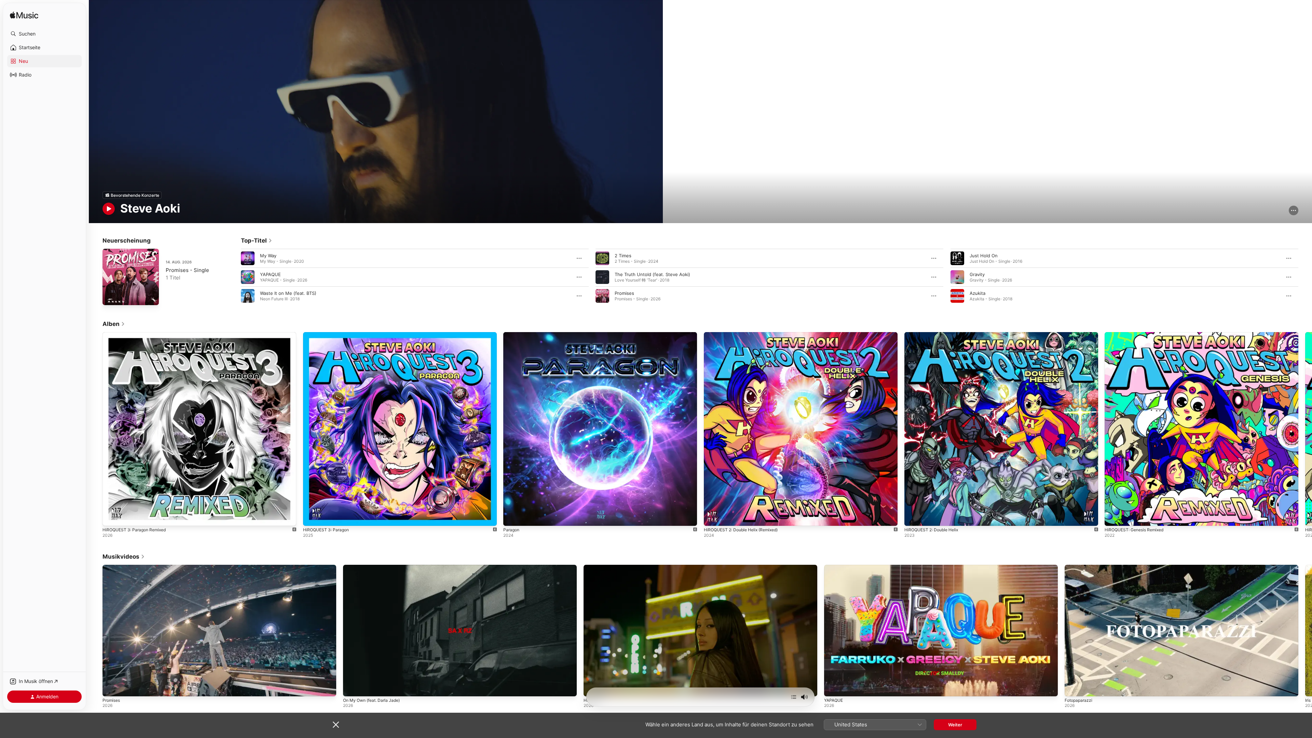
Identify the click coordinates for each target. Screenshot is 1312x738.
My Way (268, 255)
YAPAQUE (270, 274)
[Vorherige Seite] (234, 277)
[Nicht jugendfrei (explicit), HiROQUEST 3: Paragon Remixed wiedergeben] (111, 517)
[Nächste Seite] (1305, 277)
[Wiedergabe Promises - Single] (111, 296)
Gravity (977, 274)
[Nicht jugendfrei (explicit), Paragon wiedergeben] (512, 517)
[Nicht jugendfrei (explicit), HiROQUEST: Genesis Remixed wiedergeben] (1113, 517)
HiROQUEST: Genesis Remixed (1137, 335)
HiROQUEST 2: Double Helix (934, 335)
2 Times (623, 255)
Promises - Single (187, 270)
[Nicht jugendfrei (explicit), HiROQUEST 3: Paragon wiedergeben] (311, 517)
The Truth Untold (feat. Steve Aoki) (652, 274)
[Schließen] (336, 725)
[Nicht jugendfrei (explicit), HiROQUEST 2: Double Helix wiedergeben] (913, 517)
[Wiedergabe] (108, 209)
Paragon (512, 335)
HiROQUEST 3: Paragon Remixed (137, 335)
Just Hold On (984, 255)
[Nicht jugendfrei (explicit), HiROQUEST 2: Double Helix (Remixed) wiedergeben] (712, 517)
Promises (624, 293)
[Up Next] (794, 697)
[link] (256, 240)
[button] (44, 34)
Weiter (955, 724)
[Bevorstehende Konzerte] (132, 195)
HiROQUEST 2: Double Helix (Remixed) (745, 335)
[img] (24, 15)
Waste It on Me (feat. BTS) (288, 293)
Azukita (977, 293)
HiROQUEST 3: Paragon (328, 335)
